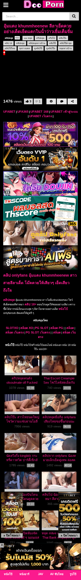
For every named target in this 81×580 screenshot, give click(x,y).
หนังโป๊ (9, 345)
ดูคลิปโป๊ (38, 48)
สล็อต (70, 328)
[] (74, 16)
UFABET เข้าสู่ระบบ (64, 111)
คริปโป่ (52, 38)
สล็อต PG (56, 328)
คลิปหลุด (12, 37)
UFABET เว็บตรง (40, 116)
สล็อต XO (26, 328)
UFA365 (23, 111)
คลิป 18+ (31, 304)
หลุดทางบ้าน (65, 48)
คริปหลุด (40, 38)
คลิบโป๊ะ (63, 38)
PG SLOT (41, 328)
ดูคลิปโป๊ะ (50, 48)
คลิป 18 (8, 43)
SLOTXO (12, 328)
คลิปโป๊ (52, 43)
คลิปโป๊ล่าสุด (66, 43)
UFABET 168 (39, 111)
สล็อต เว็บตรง (14, 332)
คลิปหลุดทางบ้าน (37, 43)
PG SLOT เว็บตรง (38, 332)
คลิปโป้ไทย (10, 48)
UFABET (9, 111)
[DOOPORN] (43, 4)
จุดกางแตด (24, 48)
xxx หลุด (28, 38)
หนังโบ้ (63, 308)
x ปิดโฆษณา (11, 535)
